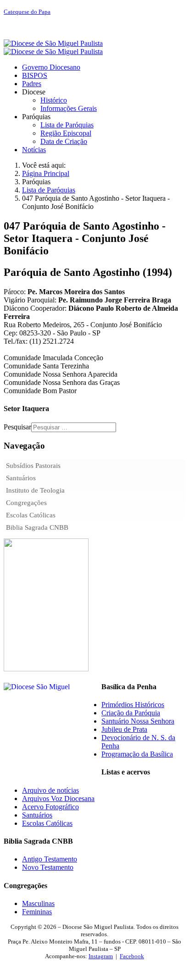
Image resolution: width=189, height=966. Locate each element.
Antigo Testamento (49, 859)
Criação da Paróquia (130, 713)
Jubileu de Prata (124, 729)
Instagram (101, 956)
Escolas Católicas (31, 515)
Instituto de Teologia (35, 490)
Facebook (132, 956)
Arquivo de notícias (50, 790)
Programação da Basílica (137, 754)
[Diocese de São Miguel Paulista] (53, 47)
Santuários (21, 478)
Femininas (37, 912)
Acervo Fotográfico (50, 807)
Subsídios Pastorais (33, 465)
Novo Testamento (47, 867)
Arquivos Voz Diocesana (58, 798)
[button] (33, 92)
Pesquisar (17, 427)
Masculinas (38, 903)
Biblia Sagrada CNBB (37, 527)
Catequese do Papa (27, 11)
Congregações (26, 502)
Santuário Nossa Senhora (137, 721)
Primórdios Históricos (132, 704)
